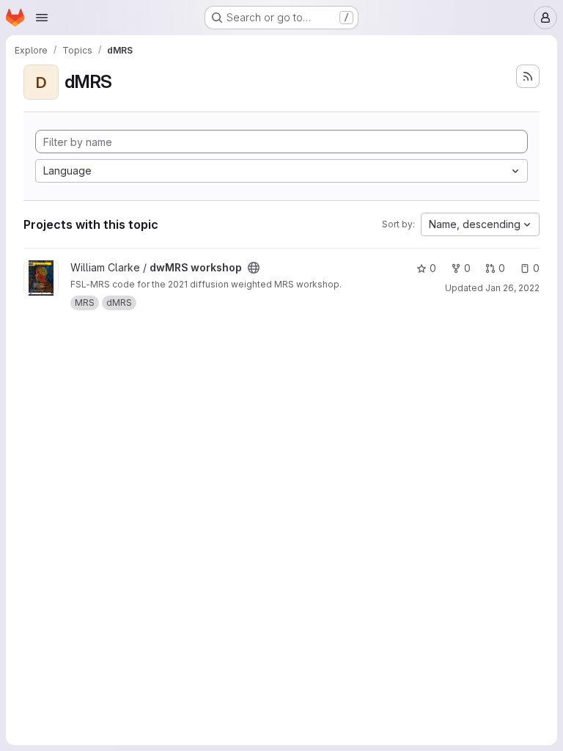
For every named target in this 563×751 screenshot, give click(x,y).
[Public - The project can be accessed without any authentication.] (254, 268)
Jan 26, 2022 (512, 287)
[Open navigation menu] (42, 17)
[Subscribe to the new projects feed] (528, 76)
